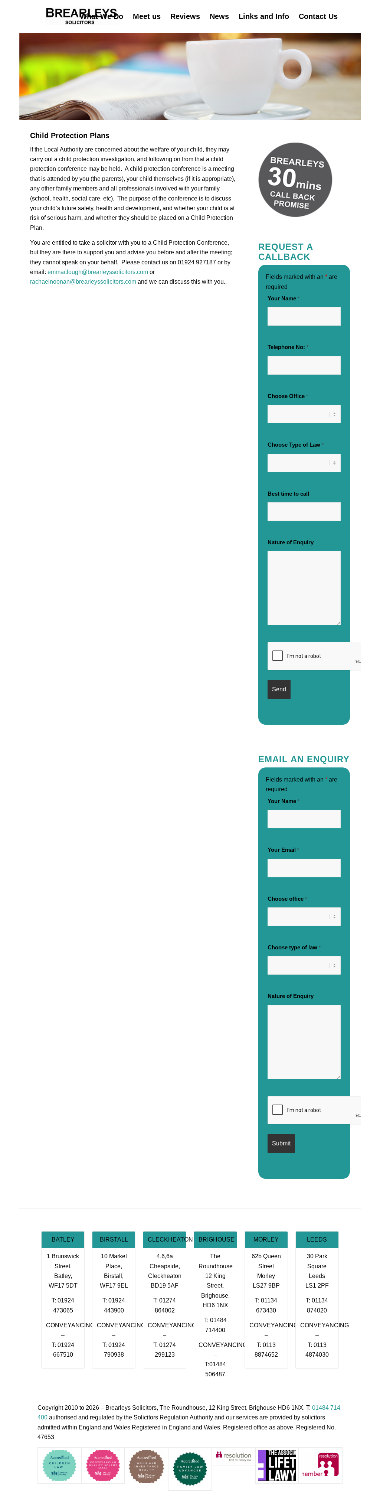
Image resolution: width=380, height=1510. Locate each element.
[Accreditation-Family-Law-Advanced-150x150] (190, 1469)
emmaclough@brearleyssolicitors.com (98, 272)
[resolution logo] (233, 1456)
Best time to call (288, 494)
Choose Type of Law (296, 445)
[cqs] (103, 1465)
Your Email (283, 850)
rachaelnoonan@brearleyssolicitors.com (83, 281)
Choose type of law (294, 947)
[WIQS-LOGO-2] (146, 1466)
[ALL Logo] (277, 1465)
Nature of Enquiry (291, 542)
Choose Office (288, 396)
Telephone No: (288, 347)
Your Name (283, 298)
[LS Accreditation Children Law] (59, 1465)
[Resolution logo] (320, 1465)
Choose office (287, 899)
